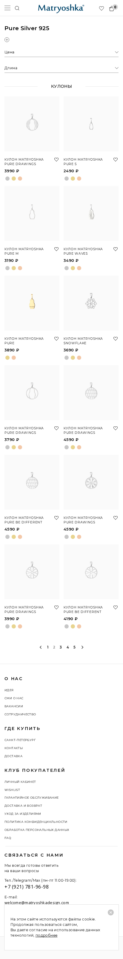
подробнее (47, 935)
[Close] (110, 912)
